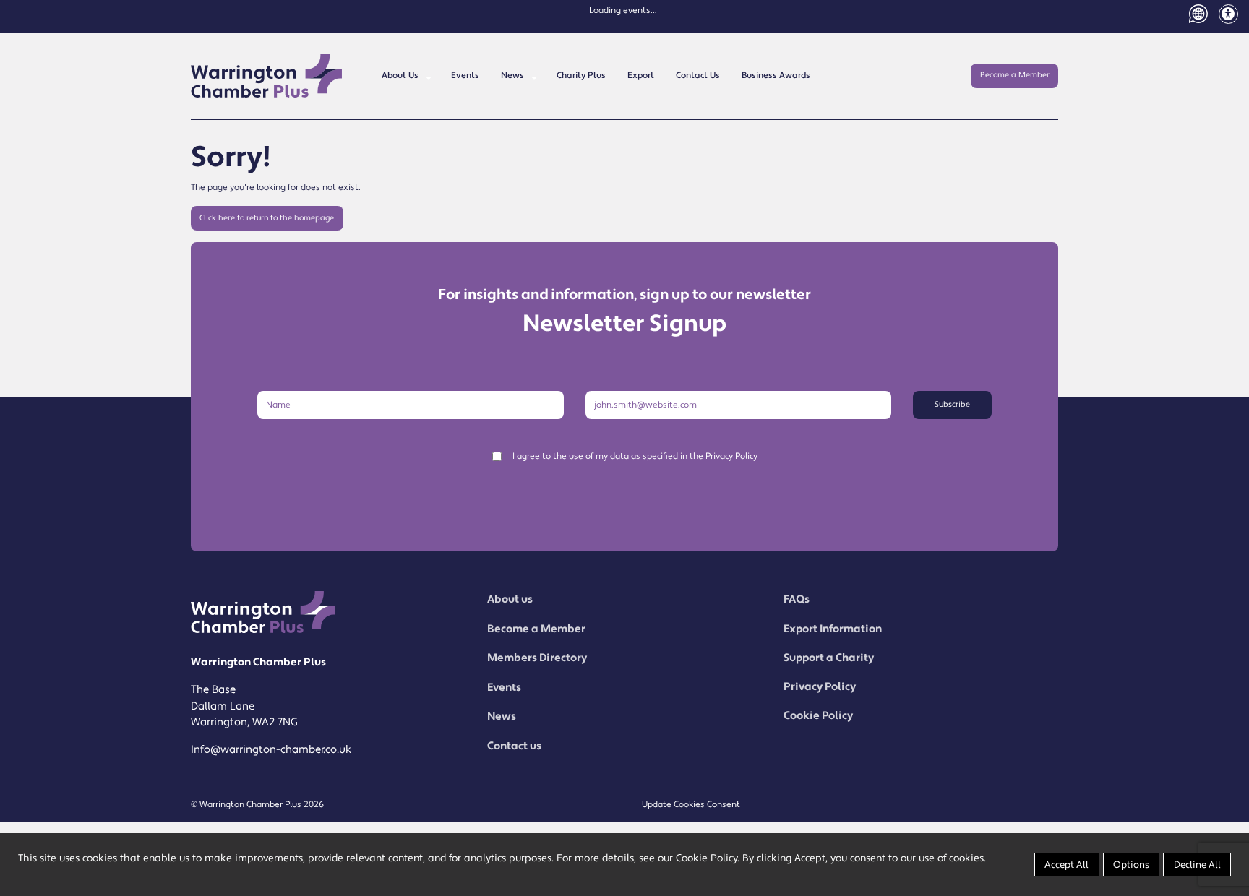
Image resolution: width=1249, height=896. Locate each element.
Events (465, 75)
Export (640, 75)
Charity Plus (581, 75)
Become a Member (1015, 75)
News (512, 75)
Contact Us (698, 75)
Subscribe (952, 405)
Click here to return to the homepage (266, 218)
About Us (400, 75)
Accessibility (1228, 14)
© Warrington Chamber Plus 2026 (257, 804)
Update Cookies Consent (691, 804)
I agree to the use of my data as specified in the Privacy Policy (634, 456)
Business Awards (776, 75)
